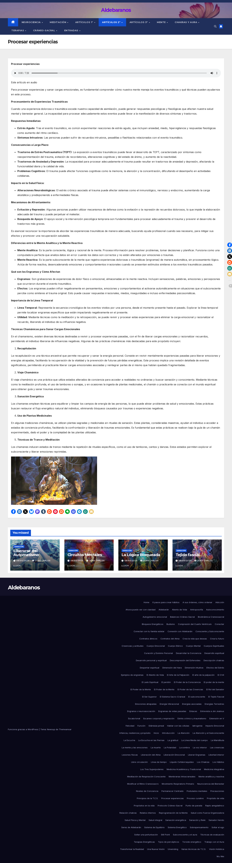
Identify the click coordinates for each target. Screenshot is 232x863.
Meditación (58, 22)
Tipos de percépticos (168, 842)
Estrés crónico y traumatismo (192, 718)
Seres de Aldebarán (131, 827)
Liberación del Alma (151, 754)
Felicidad (130, 725)
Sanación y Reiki (197, 820)
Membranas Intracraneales (182, 776)
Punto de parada (194, 805)
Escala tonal (134, 718)
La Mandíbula (217, 740)
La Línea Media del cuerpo (194, 740)
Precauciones (217, 791)
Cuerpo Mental (193, 646)
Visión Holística (216, 849)
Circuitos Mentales (85, 554)
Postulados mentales (197, 791)
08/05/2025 (23, 560)
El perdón (166, 682)
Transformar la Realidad (132, 849)
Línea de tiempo (159, 762)
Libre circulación (139, 762)
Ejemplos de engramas (132, 675)
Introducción (168, 733)
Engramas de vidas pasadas (172, 711)
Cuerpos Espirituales (214, 646)
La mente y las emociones (135, 747)
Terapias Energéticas (144, 842)
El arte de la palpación (203, 675)
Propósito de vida (215, 798)
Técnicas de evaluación (212, 834)
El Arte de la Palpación (178, 675)
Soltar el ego (218, 827)
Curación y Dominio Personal (158, 653)
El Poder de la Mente (141, 689)
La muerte (156, 747)
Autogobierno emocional (155, 617)
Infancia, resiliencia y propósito (135, 733)
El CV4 (221, 675)
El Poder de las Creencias (190, 689)
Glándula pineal (156, 725)
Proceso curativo (195, 798)
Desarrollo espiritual (214, 653)
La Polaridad (170, 747)
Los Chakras (203, 762)
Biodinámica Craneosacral (211, 617)
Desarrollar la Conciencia (188, 653)
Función (141, 725)
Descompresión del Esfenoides (185, 660)
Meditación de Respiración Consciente (146, 776)
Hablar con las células (178, 725)
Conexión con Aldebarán (180, 631)
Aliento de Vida (179, 609)
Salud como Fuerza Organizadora (207, 813)
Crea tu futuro (217, 638)
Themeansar (65, 729)
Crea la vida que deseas (195, 638)
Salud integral (155, 820)
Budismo (171, 624)
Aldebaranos (116, 10)
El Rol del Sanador (215, 689)
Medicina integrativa (214, 769)
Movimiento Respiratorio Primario (178, 784)
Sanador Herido (216, 820)
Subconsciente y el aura (185, 834)
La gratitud (173, 740)
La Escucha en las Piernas (151, 740)
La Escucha (129, 740)
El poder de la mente (214, 682)
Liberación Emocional (174, 754)
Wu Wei (220, 856)
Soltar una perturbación (146, 834)
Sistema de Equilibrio (154, 827)
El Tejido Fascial (216, 696)
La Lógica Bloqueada (141, 554)
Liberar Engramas (196, 754)
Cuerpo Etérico (175, 646)
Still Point (165, 834)
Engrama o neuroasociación (141, 711)
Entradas (71, 30)
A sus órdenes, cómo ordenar (197, 602)
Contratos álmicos (148, 638)
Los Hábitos (218, 762)
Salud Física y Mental (135, 820)
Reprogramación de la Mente (173, 813)
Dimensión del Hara (172, 667)
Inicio (156, 733)
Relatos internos (148, 813)
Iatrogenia (197, 725)
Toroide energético (191, 842)
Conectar (219, 624)
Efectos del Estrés (215, 667)
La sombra (184, 747)
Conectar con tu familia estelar (149, 631)
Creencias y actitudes (132, 646)
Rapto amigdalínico (214, 805)
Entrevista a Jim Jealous (212, 711)
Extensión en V (216, 718)
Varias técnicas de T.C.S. (193, 849)
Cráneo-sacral (44, 30)
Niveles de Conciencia (147, 791)
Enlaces (193, 711)
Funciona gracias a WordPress (23, 729)
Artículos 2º (111, 22)
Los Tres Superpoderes (152, 769)
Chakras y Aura (186, 22)
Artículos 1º (84, 22)
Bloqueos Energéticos (152, 624)
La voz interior (200, 747)
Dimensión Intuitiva (194, 667)
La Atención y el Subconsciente (208, 733)
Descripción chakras (214, 660)
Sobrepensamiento (199, 827)
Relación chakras (128, 813)
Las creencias (217, 747)
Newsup (51, 729)
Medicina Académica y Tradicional (184, 769)
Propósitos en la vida (144, 805)
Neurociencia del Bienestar (210, 784)
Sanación (19, 547)
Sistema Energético (177, 827)
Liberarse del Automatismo (26, 553)
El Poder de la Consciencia (187, 682)
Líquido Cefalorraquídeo (182, 762)
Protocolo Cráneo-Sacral (170, 805)
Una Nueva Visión (156, 849)
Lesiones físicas (130, 754)
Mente (161, 22)
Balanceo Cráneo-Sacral (182, 617)
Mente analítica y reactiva (211, 776)
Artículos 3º (139, 22)
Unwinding (173, 849)
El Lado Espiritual (150, 682)
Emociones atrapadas (146, 704)
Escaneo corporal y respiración (158, 718)
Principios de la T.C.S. (147, 798)
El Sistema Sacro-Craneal (172, 696)
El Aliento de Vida (155, 675)
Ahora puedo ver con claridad (140, 609)
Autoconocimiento (215, 609)
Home (146, 602)
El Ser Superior (149, 696)
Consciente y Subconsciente (210, 631)
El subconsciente (196, 696)
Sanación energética (175, 820)
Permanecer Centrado (172, 791)
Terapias (18, 30)
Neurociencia (32, 22)
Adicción (219, 602)
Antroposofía (196, 609)
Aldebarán (164, 609)
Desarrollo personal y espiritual (151, 660)
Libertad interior (216, 754)
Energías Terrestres (214, 704)
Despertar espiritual (149, 667)
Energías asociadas (192, 704)
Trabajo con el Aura (214, 842)
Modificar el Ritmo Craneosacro (143, 784)
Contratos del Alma (170, 638)
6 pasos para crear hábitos (165, 602)
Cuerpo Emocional (156, 646)
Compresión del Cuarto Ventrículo (195, 624)
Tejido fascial (188, 554)
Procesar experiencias (172, 798)
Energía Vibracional (169, 704)
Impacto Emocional (214, 725)
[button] (215, 26)
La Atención (184, 733)
